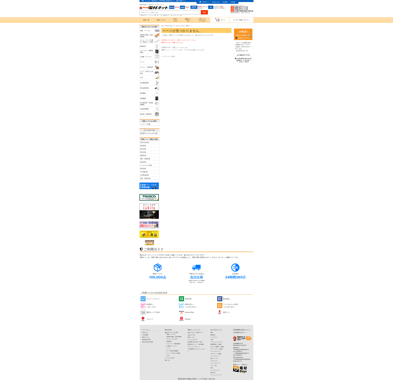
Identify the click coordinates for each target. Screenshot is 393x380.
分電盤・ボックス (172, 346)
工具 (168, 355)
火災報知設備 (144, 175)
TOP (162, 25)
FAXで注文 (175, 20)
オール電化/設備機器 (172, 351)
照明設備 (143, 155)
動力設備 (143, 149)
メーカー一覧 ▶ (145, 124)
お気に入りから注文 (202, 20)
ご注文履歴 (145, 335)
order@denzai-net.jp (244, 58)
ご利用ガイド (205, 2)
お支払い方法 (215, 2)
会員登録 (232, 2)
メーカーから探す (170, 358)
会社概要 (224, 2)
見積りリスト (145, 337)
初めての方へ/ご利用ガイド (195, 332)
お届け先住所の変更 (147, 342)
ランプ (169, 348)
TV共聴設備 (144, 172)
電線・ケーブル (171, 334)
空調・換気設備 (145, 178)
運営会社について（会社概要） (196, 344)
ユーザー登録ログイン (241, 20)
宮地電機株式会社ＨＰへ (240, 332)
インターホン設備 (146, 165)
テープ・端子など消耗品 (173, 353)
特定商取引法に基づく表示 (195, 342)
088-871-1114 (244, 55)
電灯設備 (143, 152)
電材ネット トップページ (170, 50)
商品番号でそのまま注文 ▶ (149, 133)
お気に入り (145, 332)
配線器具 (169, 341)
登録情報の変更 (146, 339)
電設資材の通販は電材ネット (197, 379)
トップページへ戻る (168, 56)
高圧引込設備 (144, 142)
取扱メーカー (161, 20)
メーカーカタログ (192, 339)
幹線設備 (143, 145)
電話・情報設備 (145, 159)
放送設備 (143, 162)
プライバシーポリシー (194, 346)
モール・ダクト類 (172, 339)
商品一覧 (146, 20)
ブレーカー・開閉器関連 (173, 343)
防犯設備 (143, 168)
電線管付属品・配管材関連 (174, 336)
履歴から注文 (188, 20)
